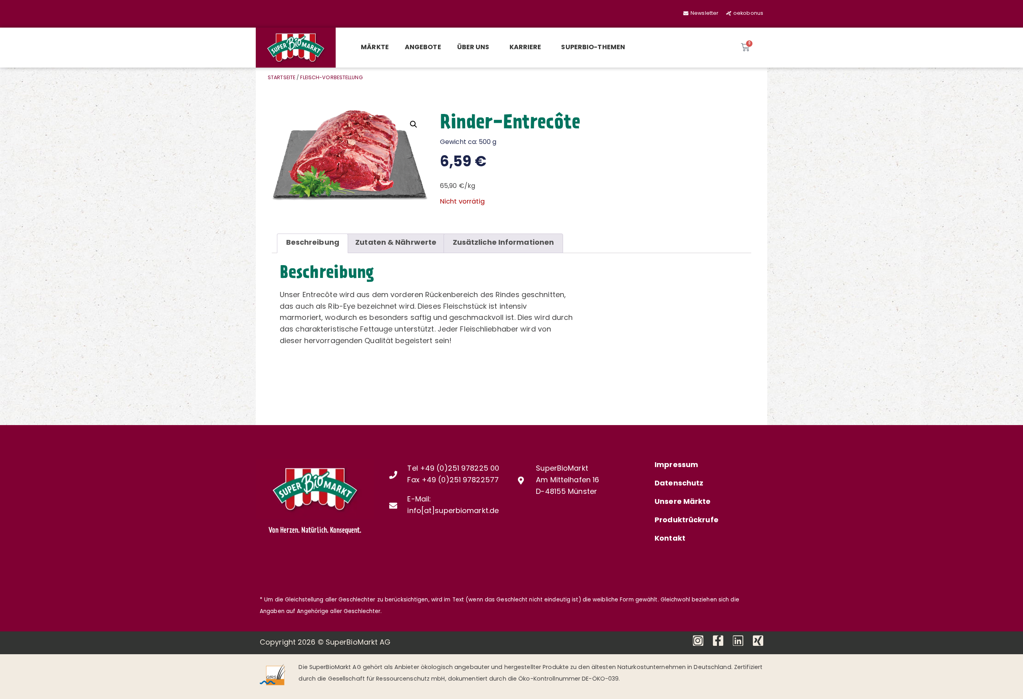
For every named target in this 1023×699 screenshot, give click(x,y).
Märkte (375, 47)
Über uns (473, 47)
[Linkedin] (738, 640)
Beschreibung (312, 243)
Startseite (281, 78)
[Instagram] (698, 640)
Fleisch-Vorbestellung (331, 78)
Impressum (676, 465)
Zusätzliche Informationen (503, 243)
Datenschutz (679, 483)
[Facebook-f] (718, 640)
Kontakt (670, 539)
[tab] (312, 243)
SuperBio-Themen (593, 47)
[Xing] (758, 640)
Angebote (423, 47)
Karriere (525, 47)
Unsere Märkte (683, 502)
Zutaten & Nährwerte (395, 243)
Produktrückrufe (686, 520)
